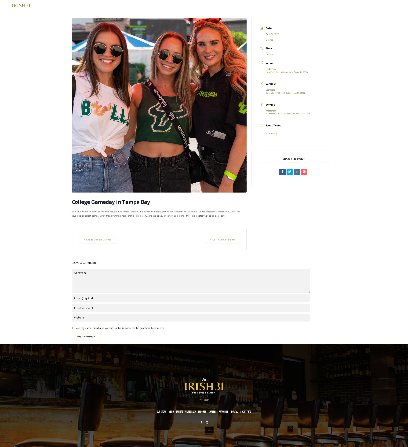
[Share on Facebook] (282, 172)
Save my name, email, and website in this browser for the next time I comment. (119, 328)
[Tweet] (290, 172)
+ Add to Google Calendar (98, 239)
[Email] (304, 172)
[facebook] (201, 422)
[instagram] (207, 422)
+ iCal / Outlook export (222, 239)
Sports (272, 133)
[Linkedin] (297, 172)
